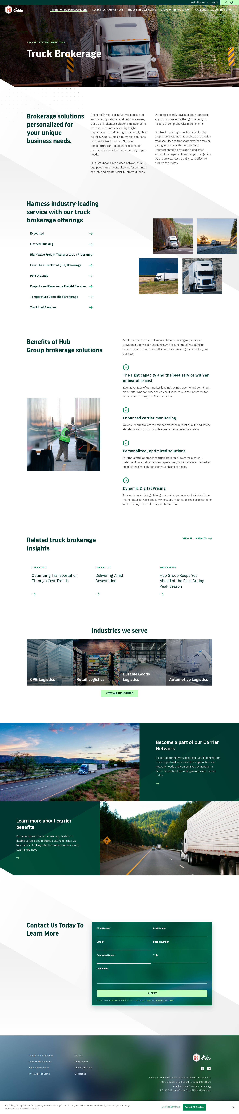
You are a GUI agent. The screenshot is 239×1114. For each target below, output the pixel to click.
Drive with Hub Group (175, 9)
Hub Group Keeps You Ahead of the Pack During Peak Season (182, 581)
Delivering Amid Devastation (109, 578)
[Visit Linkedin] (208, 1068)
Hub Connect (81, 1061)
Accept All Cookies (194, 1107)
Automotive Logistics (188, 679)
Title (155, 955)
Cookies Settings (171, 1106)
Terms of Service (161, 1000)
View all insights (194, 538)
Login (231, 2)
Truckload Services (43, 307)
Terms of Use (171, 1077)
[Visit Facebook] (202, 1068)
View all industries (119, 693)
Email (101, 941)
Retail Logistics (90, 679)
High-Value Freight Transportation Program (60, 254)
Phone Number (161, 941)
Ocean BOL (205, 1077)
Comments (102, 968)
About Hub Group (222, 9)
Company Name (106, 955)
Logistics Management (107, 9)
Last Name (159, 928)
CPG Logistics (42, 679)
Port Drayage (39, 276)
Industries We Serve (142, 9)
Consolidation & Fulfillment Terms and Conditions (186, 1081)
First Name (103, 928)
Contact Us (80, 1073)
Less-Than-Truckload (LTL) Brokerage (55, 265)
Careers (200, 9)
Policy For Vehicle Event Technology (193, 1086)
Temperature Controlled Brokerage (54, 297)
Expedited (37, 233)
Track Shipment (197, 2)
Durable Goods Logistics (136, 676)
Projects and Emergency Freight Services (58, 286)
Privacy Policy (144, 1000)
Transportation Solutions (68, 9)
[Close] (233, 1107)
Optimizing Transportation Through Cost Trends (55, 578)
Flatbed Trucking (41, 244)
